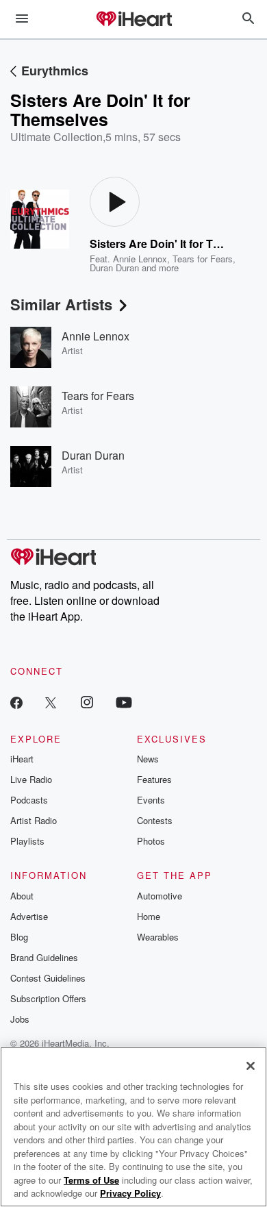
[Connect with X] (50, 701)
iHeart (22, 758)
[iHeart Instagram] (87, 701)
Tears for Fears (203, 258)
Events (151, 799)
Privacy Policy (130, 1192)
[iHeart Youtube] (124, 701)
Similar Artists (61, 304)
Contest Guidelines (48, 977)
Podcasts (29, 799)
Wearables (158, 936)
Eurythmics (54, 70)
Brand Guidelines (44, 957)
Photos (151, 840)
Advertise (29, 916)
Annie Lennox (140, 258)
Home (148, 916)
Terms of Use (91, 1179)
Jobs (19, 1018)
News (148, 758)
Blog (19, 936)
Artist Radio (33, 820)
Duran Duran (114, 267)
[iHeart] (133, 20)
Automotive (159, 895)
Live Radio (31, 779)
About (22, 895)
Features (154, 779)
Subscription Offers (48, 998)
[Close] (251, 1066)
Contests (155, 820)
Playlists (27, 840)
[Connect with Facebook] (16, 701)
